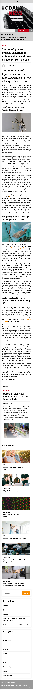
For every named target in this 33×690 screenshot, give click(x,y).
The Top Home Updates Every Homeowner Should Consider (13, 584)
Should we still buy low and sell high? (14, 515)
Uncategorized (7, 675)
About (3, 685)
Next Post (6, 386)
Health (5, 653)
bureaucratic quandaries (19, 248)
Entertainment (7, 640)
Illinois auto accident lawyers (17, 197)
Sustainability (7, 667)
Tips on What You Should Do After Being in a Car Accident (15, 561)
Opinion (4, 45)
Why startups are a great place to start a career (14, 492)
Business (6, 390)
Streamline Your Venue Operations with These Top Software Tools (15, 396)
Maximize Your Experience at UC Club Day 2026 (15, 625)
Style (4, 662)
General (5, 649)
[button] (16, 30)
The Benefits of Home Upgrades (14, 538)
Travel (5, 671)
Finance (5, 645)
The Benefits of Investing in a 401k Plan (15, 468)
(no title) (5, 605)
